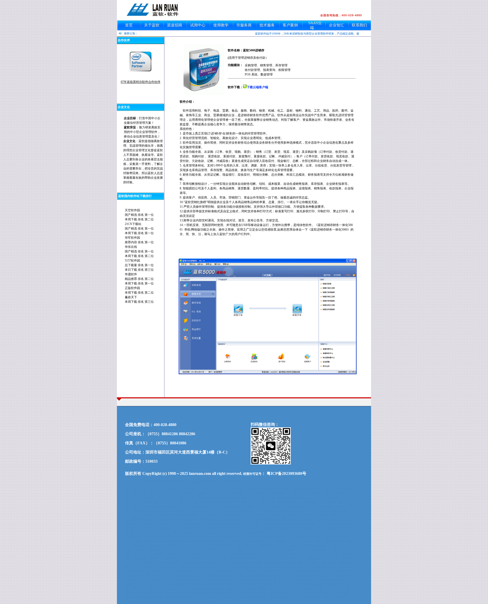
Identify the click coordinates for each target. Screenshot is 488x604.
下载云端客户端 (257, 87)
